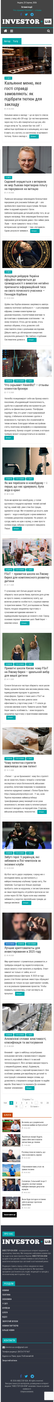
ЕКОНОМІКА (10, 944)
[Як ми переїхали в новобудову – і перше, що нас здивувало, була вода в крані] (27, 449)
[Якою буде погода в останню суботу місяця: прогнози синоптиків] (11, 1198)
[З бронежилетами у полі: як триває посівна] (11, 1165)
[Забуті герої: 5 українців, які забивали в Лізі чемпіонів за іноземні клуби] (27, 823)
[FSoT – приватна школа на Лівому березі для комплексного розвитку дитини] (27, 540)
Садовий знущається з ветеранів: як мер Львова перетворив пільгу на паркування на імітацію (25, 185)
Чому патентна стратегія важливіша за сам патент (20, 764)
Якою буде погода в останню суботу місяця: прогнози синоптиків (34, 1202)
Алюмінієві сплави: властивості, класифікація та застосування (25, 1040)
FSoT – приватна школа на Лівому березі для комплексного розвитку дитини (26, 577)
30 (16, 1106)
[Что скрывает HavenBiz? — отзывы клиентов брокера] (27, 351)
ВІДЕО (4, 1317)
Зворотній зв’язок (9, 1360)
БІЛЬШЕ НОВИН (8, 1330)
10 (41, 1103)
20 (48, 1103)
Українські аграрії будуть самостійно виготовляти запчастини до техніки (32, 1139)
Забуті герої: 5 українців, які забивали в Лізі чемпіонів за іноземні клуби (22, 860)
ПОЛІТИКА (6, 1295)
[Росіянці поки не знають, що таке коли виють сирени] (11, 1151)
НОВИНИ (9, 381)
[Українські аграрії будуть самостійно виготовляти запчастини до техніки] (11, 1136)
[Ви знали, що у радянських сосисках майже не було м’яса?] (11, 1121)
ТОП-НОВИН (19, 381)
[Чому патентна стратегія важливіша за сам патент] (27, 729)
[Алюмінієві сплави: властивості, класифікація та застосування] (27, 1005)
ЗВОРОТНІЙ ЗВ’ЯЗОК (10, 1321)
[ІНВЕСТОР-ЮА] (5, 31)
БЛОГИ (5, 1312)
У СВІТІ (8, 78)
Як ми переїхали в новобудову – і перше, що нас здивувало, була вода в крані (25, 486)
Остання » (34, 1106)
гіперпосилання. (27, 1391)
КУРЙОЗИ (6, 1308)
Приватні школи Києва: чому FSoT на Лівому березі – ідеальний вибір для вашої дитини (26, 671)
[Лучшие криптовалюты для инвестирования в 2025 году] (27, 914)
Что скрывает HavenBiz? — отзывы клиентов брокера (26, 386)
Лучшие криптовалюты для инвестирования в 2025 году (22, 949)
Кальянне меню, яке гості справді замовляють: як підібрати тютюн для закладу (23, 93)
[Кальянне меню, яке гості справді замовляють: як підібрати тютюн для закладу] (27, 48)
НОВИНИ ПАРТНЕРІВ (10, 1326)
